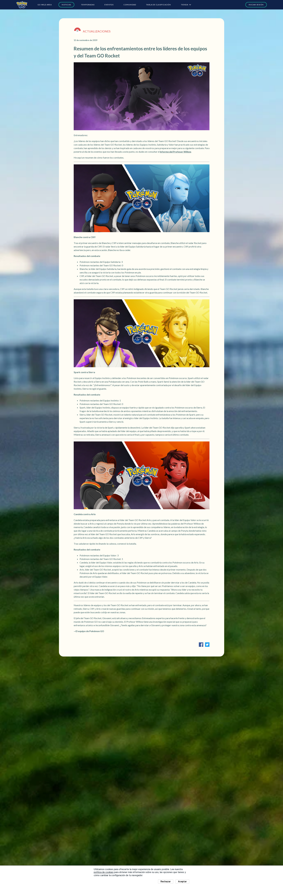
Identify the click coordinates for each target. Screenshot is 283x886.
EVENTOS (109, 5)
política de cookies (103, 872)
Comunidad (130, 5)
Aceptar (182, 881)
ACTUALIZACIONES (97, 31)
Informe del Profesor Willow (175, 151)
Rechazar (166, 881)
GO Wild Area (45, 5)
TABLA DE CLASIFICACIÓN (158, 5)
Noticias (66, 5)
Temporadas (87, 5)
